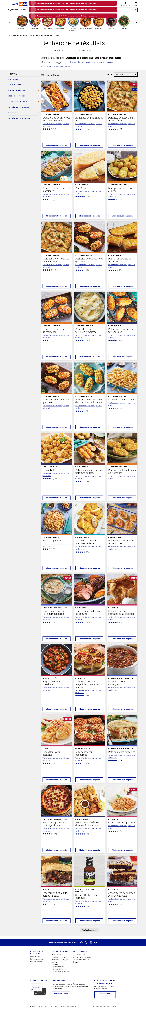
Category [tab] (13, 79)
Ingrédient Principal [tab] (19, 107)
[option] (22, 22)
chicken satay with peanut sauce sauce (99, 62)
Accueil (10, 35)
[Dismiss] (115, 2)
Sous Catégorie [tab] (16, 85)
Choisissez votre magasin (56, 145)
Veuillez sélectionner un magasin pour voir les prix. (56, 125)
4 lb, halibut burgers (77, 62)
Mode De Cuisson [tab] (17, 96)
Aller (135, 10)
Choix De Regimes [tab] (17, 90)
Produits (58, 50)
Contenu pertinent (82, 50)
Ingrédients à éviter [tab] (19, 118)
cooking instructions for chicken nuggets (55, 66)
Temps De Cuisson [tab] (17, 101)
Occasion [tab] (13, 113)
